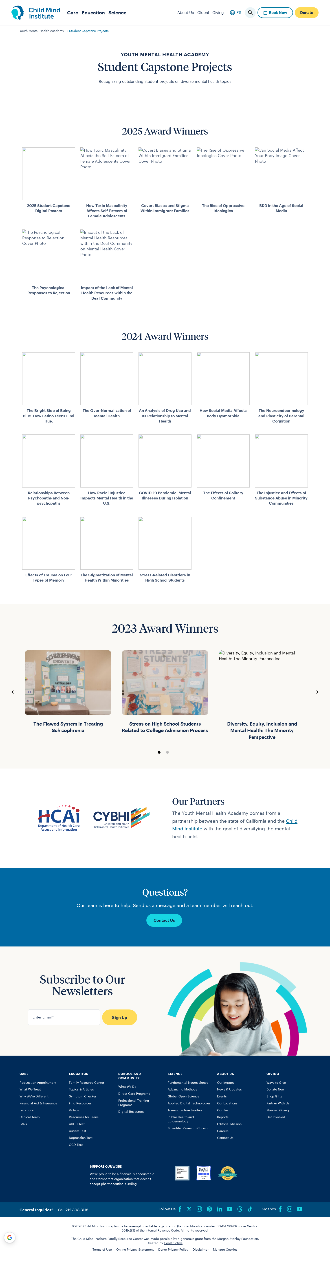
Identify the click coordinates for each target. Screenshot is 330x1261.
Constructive (173, 1243)
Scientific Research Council (188, 1128)
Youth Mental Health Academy (42, 31)
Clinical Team (30, 1117)
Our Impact (225, 1082)
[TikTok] (250, 1209)
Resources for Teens (84, 1117)
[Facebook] (180, 1209)
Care (72, 12)
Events (222, 1096)
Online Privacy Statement (135, 1249)
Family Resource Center (86, 1082)
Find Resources (80, 1103)
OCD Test (76, 1144)
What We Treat (30, 1089)
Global (203, 12)
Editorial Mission (229, 1124)
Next (317, 692)
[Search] (250, 12)
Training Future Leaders (185, 1110)
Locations (27, 1110)
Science (117, 12)
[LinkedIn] (219, 1209)
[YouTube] (229, 1209)
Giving (218, 12)
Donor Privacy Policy (173, 1249)
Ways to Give (276, 1082)
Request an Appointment (38, 1082)
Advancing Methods (182, 1089)
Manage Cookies (225, 1249)
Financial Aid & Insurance (38, 1103)
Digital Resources (131, 1111)
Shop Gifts (274, 1096)
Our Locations (227, 1103)
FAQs (23, 1124)
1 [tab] (159, 752)
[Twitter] (189, 1209)
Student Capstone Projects (89, 31)
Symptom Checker (82, 1096)
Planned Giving (277, 1110)
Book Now (278, 12)
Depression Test (80, 1138)
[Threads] (239, 1209)
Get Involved (275, 1117)
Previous (12, 692)
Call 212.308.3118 (73, 1209)
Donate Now (275, 1089)
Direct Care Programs (134, 1093)
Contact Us (164, 920)
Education (93, 12)
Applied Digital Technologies (189, 1103)
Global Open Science (183, 1096)
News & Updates (229, 1089)
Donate (306, 12)
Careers (223, 1131)
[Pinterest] (209, 1209)
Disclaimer (201, 1249)
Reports (223, 1117)
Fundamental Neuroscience (188, 1082)
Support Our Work (106, 1166)
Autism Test (77, 1131)
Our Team (224, 1110)
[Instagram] (199, 1209)
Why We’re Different (34, 1096)
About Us (185, 12)
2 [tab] (167, 752)
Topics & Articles (81, 1089)
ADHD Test (77, 1124)
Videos (74, 1110)
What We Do (127, 1086)
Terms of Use (102, 1249)
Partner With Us (277, 1103)
